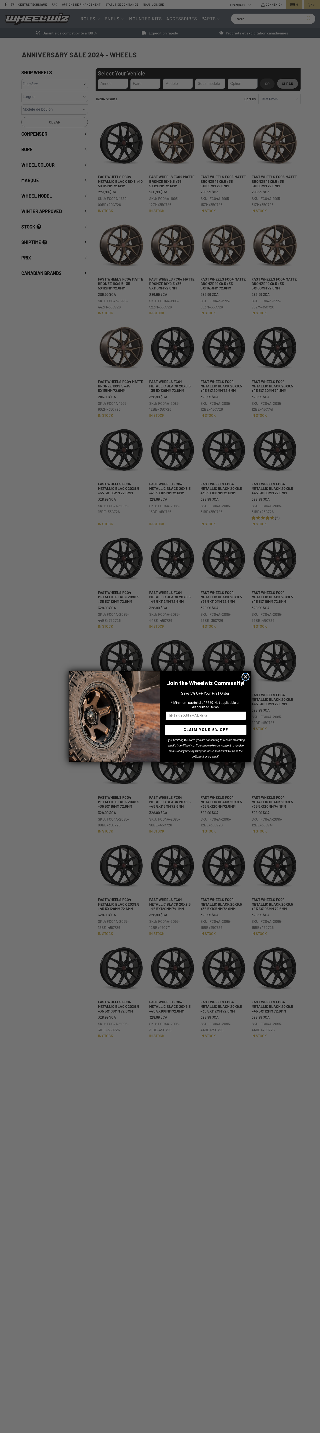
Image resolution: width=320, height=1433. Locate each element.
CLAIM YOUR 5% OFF (205, 730)
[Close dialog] (245, 676)
